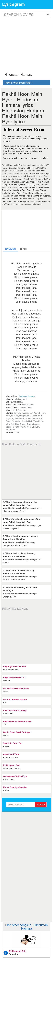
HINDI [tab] (23, 248)
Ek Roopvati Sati (17, 951)
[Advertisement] (26, 42)
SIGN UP (41, 804)
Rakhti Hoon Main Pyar (18, 82)
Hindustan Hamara (26, 396)
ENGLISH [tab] (10, 248)
